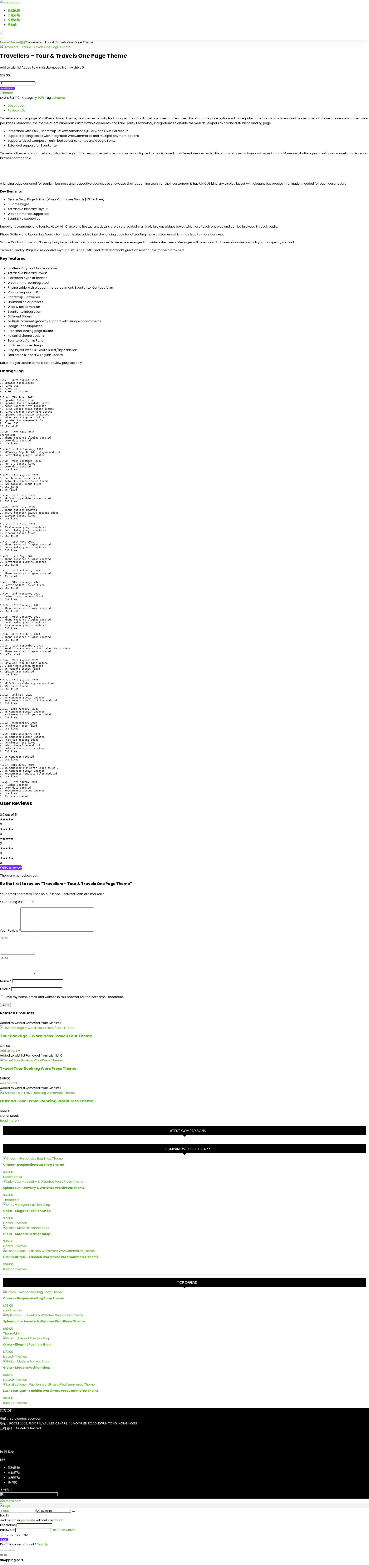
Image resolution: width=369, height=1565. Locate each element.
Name (5, 981)
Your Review (10, 930)
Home (4, 42)
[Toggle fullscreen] (5, 1550)
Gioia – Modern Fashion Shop (26, 1234)
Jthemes (6, 93)
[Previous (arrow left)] (1, 1555)
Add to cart (7, 88)
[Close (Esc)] (13, 1550)
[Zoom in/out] (1, 1550)
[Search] (1, 38)
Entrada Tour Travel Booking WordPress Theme (46, 1101)
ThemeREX (11, 1200)
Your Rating (8, 902)
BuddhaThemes (15, 1269)
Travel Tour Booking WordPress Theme (38, 1068)
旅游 (23, 42)
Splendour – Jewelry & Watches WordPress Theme (44, 1188)
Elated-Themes (15, 1223)
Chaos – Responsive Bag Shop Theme (33, 1164)
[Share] (9, 1550)
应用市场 (14, 20)
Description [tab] (16, 105)
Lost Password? (63, 1530)
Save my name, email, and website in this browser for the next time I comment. (64, 997)
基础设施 (14, 10)
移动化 (12, 25)
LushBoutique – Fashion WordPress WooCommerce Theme (51, 1257)
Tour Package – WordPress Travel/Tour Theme (46, 1036)
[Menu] (1, 33)
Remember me (16, 1534)
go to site (28, 1520)
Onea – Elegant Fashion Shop (27, 1211)
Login (4, 1539)
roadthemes (12, 1177)
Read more (9, 1120)
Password (7, 1530)
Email (5, 989)
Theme (14, 42)
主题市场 (14, 15)
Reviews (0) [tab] (16, 110)
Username (8, 1525)
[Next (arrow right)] (5, 1555)
